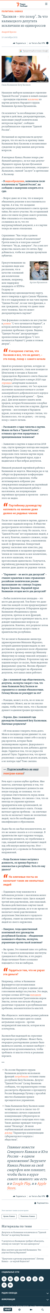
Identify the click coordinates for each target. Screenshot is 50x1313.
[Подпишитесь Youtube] (22, 1278)
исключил (33, 99)
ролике (7, 324)
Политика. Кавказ (12, 11)
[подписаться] (10, 1285)
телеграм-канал (13, 773)
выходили (35, 995)
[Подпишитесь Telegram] (28, 1278)
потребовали (21, 1077)
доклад (8, 1133)
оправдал (6, 383)
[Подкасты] (4, 1285)
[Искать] (43, 1309)
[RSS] (41, 1278)
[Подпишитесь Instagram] (34, 1278)
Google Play (21, 1184)
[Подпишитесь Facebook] (10, 1278)
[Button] (19, 43)
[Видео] (31, 1309)
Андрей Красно (9, 32)
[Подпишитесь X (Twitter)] (16, 1278)
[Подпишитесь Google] (4, 1278)
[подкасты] (19, 1309)
